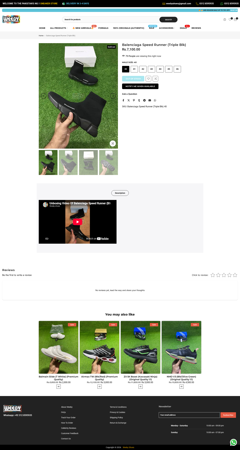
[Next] (113, 96)
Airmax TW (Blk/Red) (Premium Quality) (99, 378)
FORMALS (103, 28)
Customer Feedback (69, 433)
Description (120, 193)
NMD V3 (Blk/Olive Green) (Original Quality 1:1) (181, 378)
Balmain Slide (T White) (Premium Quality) (58, 378)
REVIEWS (196, 28)
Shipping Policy (116, 417)
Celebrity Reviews (68, 428)
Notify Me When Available (140, 86)
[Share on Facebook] (123, 100)
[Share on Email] (149, 100)
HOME (42, 28)
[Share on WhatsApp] (155, 100)
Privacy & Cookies (117, 412)
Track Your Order (68, 417)
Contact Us (66, 439)
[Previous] (43, 96)
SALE (152, 27)
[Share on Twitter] (128, 100)
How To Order (67, 423)
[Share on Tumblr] (139, 100)
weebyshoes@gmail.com (178, 3)
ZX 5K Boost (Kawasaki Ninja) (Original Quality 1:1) (140, 378)
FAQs (63, 412)
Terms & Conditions (118, 407)
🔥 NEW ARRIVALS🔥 (84, 27)
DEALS (184, 27)
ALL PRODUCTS (58, 28)
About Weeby (66, 407)
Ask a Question (129, 94)
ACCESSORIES (166, 28)
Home (41, 35)
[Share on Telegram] (144, 100)
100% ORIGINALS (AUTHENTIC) (128, 28)
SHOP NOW (218, 10)
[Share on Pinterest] (134, 100)
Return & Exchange (118, 423)
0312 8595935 (206, 3)
